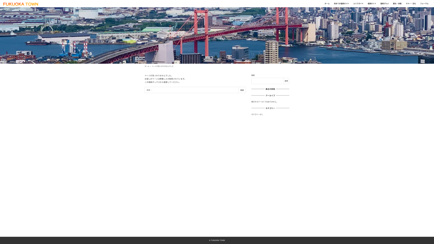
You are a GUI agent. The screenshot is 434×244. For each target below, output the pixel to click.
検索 (242, 90)
